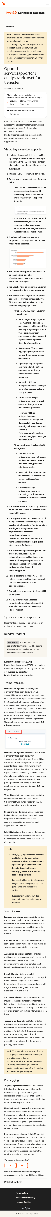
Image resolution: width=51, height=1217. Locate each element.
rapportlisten (39, 603)
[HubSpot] (3, 3)
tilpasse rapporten (22, 591)
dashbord (23, 606)
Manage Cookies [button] (23, 1202)
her (12, 61)
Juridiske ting (22, 1193)
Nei (22, 1165)
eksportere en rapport (24, 576)
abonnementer (13, 97)
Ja (10, 1165)
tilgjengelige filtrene (21, 290)
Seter (12, 110)
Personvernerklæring (25, 1197)
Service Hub (13, 102)
